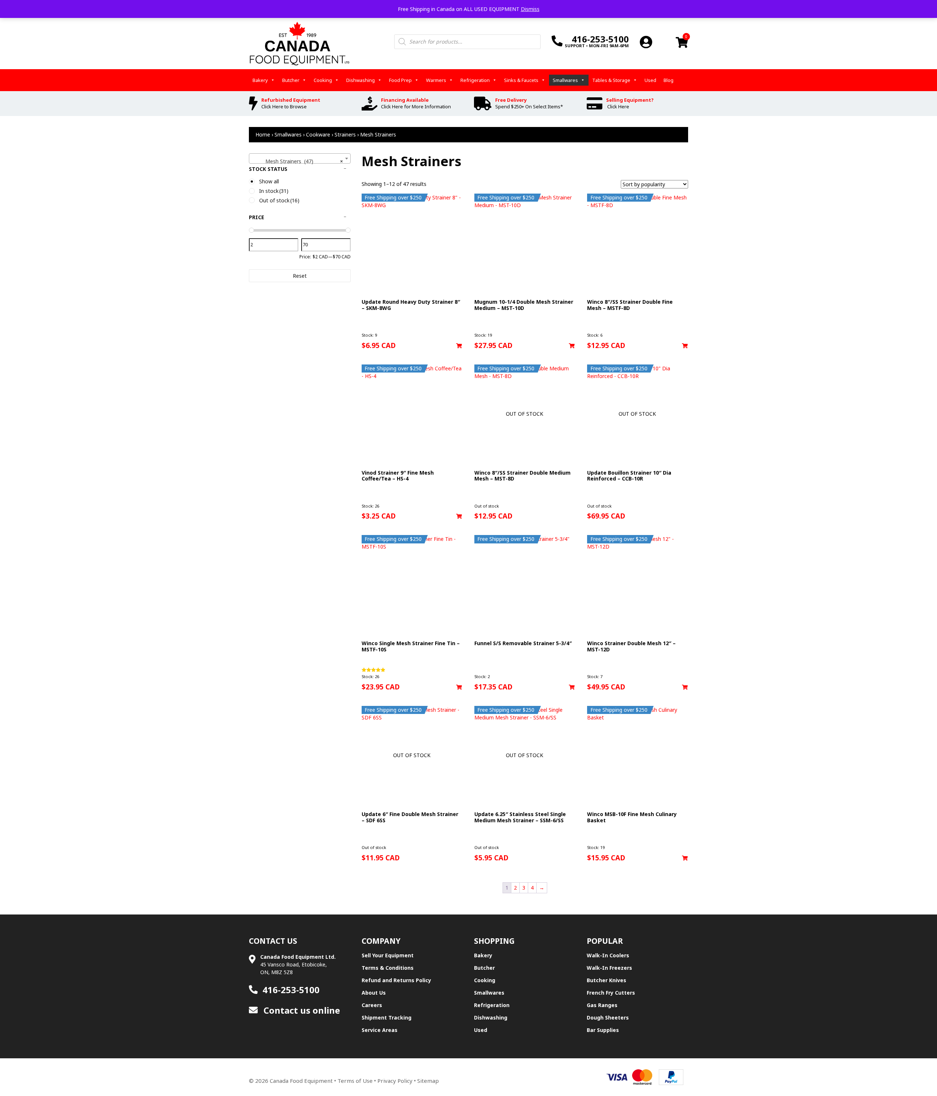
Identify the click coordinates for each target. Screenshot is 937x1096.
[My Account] (646, 42)
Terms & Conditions (388, 967)
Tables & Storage (611, 80)
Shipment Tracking (386, 1017)
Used (650, 80)
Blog (668, 80)
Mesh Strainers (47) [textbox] (297, 161)
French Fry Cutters (611, 992)
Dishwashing (360, 80)
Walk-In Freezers (609, 967)
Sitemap (428, 1080)
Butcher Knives (606, 980)
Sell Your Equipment (388, 955)
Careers (372, 1005)
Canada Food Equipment (301, 1080)
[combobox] (300, 158)
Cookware (318, 134)
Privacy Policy (394, 1080)
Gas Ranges (602, 1005)
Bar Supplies (603, 1029)
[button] (459, 345)
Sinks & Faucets (521, 80)
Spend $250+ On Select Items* (529, 106)
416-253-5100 (291, 990)
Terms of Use (355, 1080)
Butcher (290, 80)
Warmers (436, 80)
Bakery (260, 80)
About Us (374, 992)
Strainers (345, 134)
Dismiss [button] (530, 8)
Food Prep (400, 80)
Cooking (323, 80)
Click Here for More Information (416, 106)
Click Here (618, 106)
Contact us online (300, 1010)
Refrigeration (475, 80)
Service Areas (379, 1029)
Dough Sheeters (608, 1017)
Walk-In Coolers (608, 955)
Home (262, 134)
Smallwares (565, 80)
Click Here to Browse (284, 106)
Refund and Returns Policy (396, 980)
